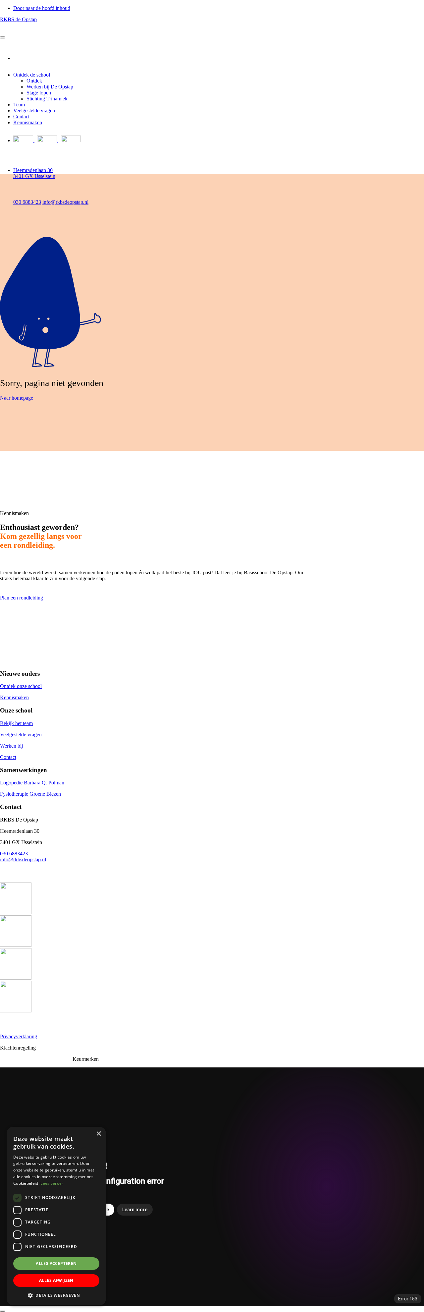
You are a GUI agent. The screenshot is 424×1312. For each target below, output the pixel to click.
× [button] (98, 1133)
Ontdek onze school (21, 686)
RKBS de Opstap (18, 19)
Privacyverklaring (18, 1036)
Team (19, 104)
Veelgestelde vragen (34, 110)
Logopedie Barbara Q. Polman (32, 782)
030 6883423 (14, 853)
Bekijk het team (16, 723)
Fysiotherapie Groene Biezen (30, 794)
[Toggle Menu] (2, 37)
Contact (21, 116)
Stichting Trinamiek (47, 98)
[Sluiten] (2, 1311)
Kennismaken (27, 122)
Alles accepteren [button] (56, 1263)
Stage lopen (38, 92)
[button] (56, 1295)
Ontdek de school (31, 75)
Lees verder (51, 1183)
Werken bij (11, 746)
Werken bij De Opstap (49, 86)
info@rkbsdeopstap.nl (23, 859)
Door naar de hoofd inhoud (41, 8)
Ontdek (34, 81)
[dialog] (56, 1216)
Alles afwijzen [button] (56, 1280)
